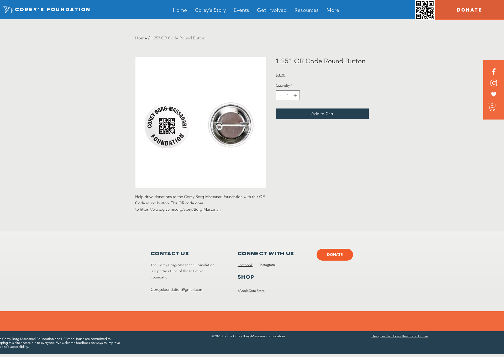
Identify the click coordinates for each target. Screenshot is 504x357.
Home (141, 37)
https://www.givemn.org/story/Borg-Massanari (180, 209)
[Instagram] (493, 83)
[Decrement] (279, 95)
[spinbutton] (287, 95)
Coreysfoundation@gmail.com (177, 289)
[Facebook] (493, 71)
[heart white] (493, 94)
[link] (492, 107)
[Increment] (295, 95)
